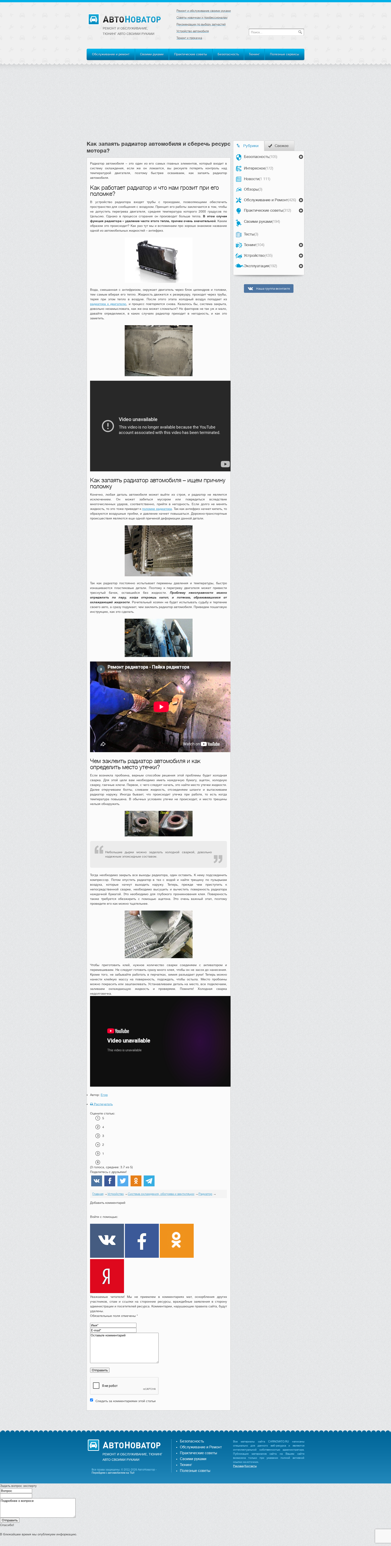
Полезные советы (195, 1471)
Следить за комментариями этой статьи (125, 1401)
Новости (257, 179)
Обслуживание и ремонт (110, 54)
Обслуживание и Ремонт (270, 200)
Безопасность (228, 54)
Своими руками (152, 54)
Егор (104, 1095)
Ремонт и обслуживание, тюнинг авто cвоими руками (128, 31)
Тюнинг (254, 54)
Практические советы (190, 54)
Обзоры (253, 189)
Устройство (258, 255)
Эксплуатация (260, 266)
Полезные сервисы (284, 54)
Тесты (251, 234)
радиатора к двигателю (108, 304)
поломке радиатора (157, 509)
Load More (159, 1417)
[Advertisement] (195, 106)
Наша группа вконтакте (272, 289)
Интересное (258, 168)
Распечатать (103, 1104)
